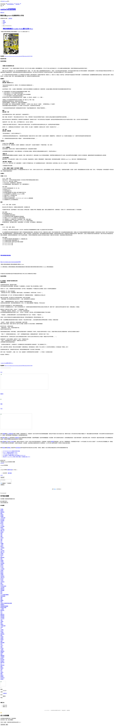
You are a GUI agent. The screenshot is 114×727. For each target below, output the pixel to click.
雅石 (1, 591)
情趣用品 (2, 651)
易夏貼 (1, 522)
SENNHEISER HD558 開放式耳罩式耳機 (11, 451)
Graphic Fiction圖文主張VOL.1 (7, 363)
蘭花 (1, 593)
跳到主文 (2, 12)
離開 (7, 724)
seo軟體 (2, 608)
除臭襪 (3, 433)
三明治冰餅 (2, 517)
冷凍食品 (2, 547)
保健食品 (2, 576)
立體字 (1, 621)
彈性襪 (1, 639)
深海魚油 (2, 581)
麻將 (1, 644)
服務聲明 (68, 710)
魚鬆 (1, 403)
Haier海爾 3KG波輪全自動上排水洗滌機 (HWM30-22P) (14, 455)
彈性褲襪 (2, 642)
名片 (4, 23)
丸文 (1, 408)
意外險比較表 (3, 586)
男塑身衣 (17, 437)
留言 (11, 469)
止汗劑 (1, 524)
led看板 (2, 632)
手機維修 (2, 656)
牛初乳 (1, 580)
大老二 (1, 645)
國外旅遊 (10, 473)
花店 (1, 612)
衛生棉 (3, 447)
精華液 (1, 668)
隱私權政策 (64, 710)
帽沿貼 (1, 510)
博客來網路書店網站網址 (5, 255)
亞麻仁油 (2, 577)
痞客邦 (8, 469)
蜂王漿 (1, 578)
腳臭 (1, 513)
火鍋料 (1, 544)
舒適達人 (9, 447)
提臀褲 (1, 679)
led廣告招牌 (2, 625)
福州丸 (1, 546)
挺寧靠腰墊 (2, 596)
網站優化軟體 (3, 607)
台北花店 (2, 618)
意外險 (1, 584)
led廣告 (2, 629)
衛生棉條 (2, 659)
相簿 (4, 20)
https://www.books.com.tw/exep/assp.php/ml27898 (10, 261)
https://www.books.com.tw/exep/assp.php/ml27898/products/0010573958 (18, 56)
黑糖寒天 (2, 604)
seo (1, 663)
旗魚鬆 (52, 441)
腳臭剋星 (11, 433)
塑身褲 (1, 676)
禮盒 (1, 536)
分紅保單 (2, 587)
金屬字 (1, 624)
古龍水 (1, 672)
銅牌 (1, 622)
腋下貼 (1, 523)
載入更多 (2, 477)
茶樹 (1, 669)
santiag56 (2, 463)
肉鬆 (1, 534)
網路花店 (2, 614)
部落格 (4, 22)
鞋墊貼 (1, 527)
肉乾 (1, 540)
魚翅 (1, 549)
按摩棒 (1, 652)
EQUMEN (2, 677)
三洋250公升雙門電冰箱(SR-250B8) (10, 454)
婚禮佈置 (2, 615)
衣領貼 (1, 509)
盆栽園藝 (2, 590)
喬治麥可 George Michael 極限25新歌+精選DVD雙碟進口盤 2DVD (16, 456)
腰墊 (1, 598)
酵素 (1, 583)
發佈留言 (2, 484)
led (1, 628)
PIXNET (48, 710)
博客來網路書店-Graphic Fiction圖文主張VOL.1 (18, 29)
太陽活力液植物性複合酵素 (6, 603)
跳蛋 (1, 654)
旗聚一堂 (2, 530)
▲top (1, 475)
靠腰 (1, 597)
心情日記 (10, 18)
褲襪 (1, 641)
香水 (1, 670)
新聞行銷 (2, 665)
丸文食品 (12, 441)
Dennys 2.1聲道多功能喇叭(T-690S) (10, 452)
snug (1, 372)
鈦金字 (1, 631)
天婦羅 (1, 543)
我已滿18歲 (3, 724)
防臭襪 (1, 516)
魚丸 (1, 542)
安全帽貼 (2, 520)
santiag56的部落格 (8, 9)
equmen (8, 437)
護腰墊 (1, 600)
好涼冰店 (2, 519)
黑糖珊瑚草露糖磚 (4, 606)
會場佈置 (2, 617)
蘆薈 (1, 666)
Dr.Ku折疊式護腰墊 (4, 594)
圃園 (1, 673)
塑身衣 (1, 393)
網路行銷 (2, 662)
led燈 (1, 627)
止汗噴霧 (2, 526)
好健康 (1, 574)
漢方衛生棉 (18, 447)
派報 (1, 620)
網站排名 (2, 610)
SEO (1, 611)
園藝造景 (2, 588)
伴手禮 (1, 537)
